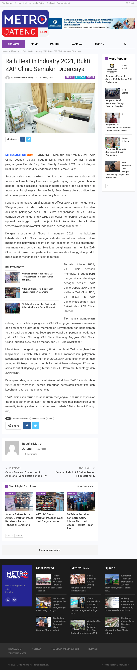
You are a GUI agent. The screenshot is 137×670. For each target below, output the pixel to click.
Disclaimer (7, 3)
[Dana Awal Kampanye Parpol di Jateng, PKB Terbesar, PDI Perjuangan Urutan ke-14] (112, 69)
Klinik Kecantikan (38, 418)
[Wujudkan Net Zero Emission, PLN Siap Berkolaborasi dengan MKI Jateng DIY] (78, 625)
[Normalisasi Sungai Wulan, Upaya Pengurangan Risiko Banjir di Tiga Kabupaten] (43, 602)
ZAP (50, 418)
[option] (118, 122)
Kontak (18, 3)
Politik (54, 44)
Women (90, 77)
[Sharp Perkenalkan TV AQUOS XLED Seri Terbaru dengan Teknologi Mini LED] (78, 602)
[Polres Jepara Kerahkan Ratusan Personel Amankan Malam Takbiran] (43, 579)
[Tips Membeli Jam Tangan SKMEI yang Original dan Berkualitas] (112, 166)
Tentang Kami (63, 3)
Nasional (77, 44)
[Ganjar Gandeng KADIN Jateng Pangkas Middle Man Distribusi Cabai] (78, 579)
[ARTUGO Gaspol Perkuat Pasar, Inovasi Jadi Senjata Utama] (12, 292)
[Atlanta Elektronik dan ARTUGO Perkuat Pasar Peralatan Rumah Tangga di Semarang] (12, 277)
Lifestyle (80, 77)
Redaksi (51, 3)
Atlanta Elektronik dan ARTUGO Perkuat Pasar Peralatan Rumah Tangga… (37, 276)
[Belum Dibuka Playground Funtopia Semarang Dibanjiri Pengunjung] (112, 142)
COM (30, 155)
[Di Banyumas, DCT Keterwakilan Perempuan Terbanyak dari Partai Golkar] (112, 118)
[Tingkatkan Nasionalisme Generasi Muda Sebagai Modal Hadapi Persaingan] (43, 622)
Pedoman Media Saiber (34, 3)
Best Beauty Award (20, 418)
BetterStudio (123, 665)
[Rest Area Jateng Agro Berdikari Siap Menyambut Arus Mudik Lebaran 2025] (112, 622)
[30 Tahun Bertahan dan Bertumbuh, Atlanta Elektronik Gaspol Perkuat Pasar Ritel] (12, 308)
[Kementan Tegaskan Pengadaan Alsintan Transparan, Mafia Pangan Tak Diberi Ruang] (112, 579)
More (98, 44)
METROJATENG (15, 155)
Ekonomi (13, 44)
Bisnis (34, 44)
